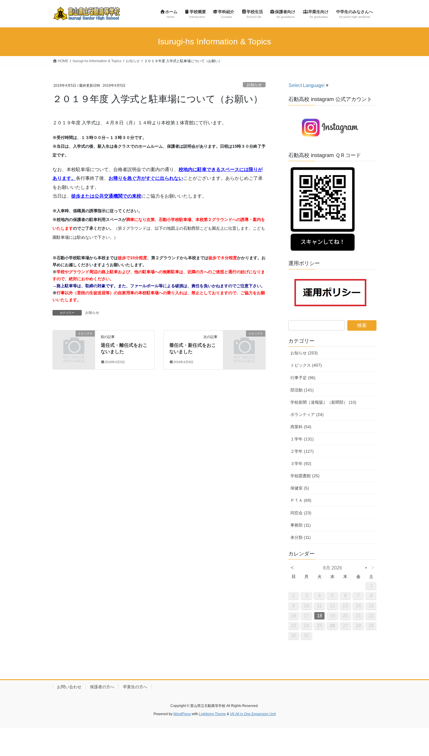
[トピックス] (74, 342)
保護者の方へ (102, 686)
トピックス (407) (306, 365)
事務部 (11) (300, 525)
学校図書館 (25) (305, 475)
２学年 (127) (302, 451)
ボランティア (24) (307, 414)
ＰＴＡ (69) (300, 500)
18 (319, 615)
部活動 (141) (302, 390)
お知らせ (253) (304, 353)
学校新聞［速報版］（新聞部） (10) (323, 402)
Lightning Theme (212, 714)
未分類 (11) (300, 537)
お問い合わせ (69, 686)
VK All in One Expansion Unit (253, 714)
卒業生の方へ (135, 686)
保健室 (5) (299, 488)
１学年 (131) (302, 439)
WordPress (182, 714)
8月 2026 (332, 567)
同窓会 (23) (300, 513)
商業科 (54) (300, 426)
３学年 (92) (300, 463)
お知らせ (254, 85)
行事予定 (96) (302, 377)
